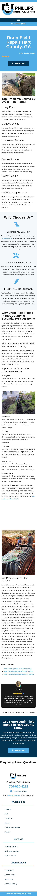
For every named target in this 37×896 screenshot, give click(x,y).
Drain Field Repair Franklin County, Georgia (18, 671)
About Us (7, 809)
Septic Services (10, 856)
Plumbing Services (11, 847)
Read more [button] (18, 704)
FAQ (6, 814)
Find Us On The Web (12, 827)
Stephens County (10, 884)
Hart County (8, 879)
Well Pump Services (11, 851)
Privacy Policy (26, 893)
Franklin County (10, 875)
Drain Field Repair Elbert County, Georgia (18, 669)
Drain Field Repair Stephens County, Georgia (19, 674)
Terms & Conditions (13, 893)
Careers (7, 832)
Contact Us (8, 818)
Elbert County (9, 870)
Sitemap (7, 823)
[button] (19, 20)
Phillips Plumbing (14, 795)
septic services (7, 238)
